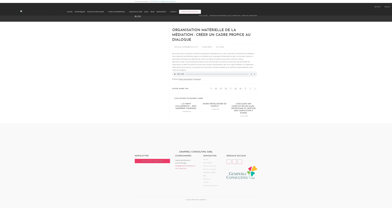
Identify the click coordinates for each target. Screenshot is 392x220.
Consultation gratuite (210, 185)
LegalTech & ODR (209, 172)
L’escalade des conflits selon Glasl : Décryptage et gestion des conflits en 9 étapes (243, 108)
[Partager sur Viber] (231, 89)
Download (197, 79)
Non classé (220, 47)
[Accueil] (196, 15)
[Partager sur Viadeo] (250, 89)
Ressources (207, 179)
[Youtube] (240, 161)
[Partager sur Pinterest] (221, 89)
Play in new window (185, 79)
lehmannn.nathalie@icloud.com (186, 47)
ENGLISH (387, 7)
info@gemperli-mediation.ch (168, 1)
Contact (206, 182)
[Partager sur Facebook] (216, 89)
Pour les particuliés (209, 166)
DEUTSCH (377, 7)
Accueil (205, 159)
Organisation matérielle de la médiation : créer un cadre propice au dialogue (239, 15)
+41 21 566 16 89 (153, 1)
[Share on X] (211, 89)
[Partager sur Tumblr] (245, 89)
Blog (204, 175)
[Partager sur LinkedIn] (226, 89)
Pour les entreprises (210, 169)
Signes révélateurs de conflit (215, 105)
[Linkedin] (234, 161)
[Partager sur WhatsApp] (255, 89)
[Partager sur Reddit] (240, 89)
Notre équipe (207, 162)
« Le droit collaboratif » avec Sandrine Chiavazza (186, 106)
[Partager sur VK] (236, 89)
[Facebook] (229, 161)
